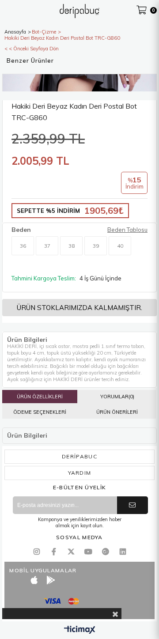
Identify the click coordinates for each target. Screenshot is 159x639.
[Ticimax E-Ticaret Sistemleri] (79, 630)
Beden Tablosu (127, 229)
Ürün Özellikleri (40, 396)
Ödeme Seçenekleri (39, 412)
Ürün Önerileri (117, 412)
